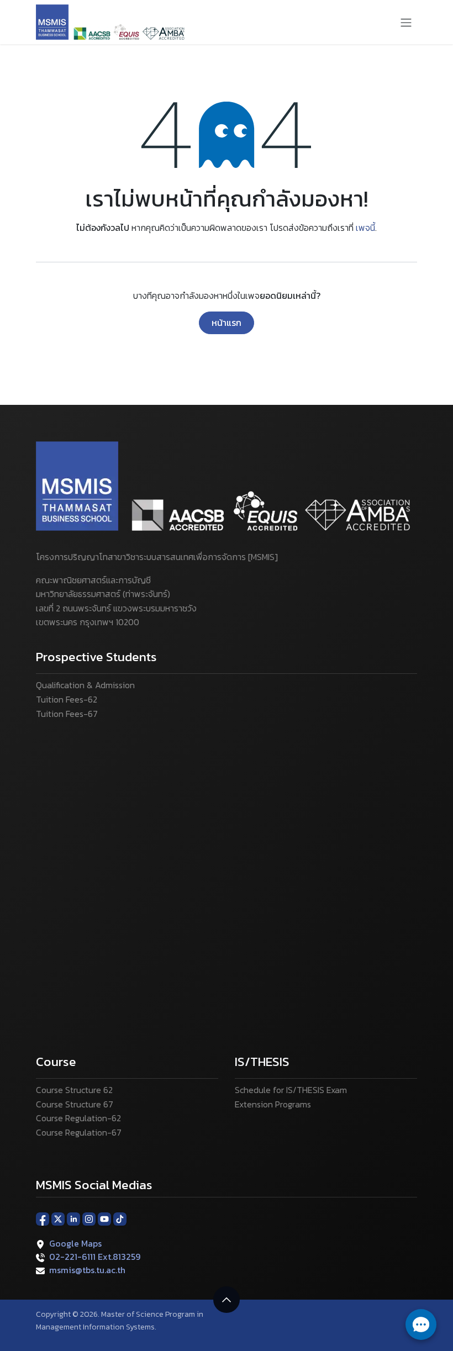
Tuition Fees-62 (66, 699)
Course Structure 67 (74, 1104)
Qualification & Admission (85, 685)
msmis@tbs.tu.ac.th (87, 1269)
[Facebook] (42, 1218)
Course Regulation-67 (79, 1132)
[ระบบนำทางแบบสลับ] (406, 22)
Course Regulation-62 (78, 1118)
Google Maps (75, 1243)
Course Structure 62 (74, 1089)
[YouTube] (104, 1218)
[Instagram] (89, 1218)
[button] (226, 1299)
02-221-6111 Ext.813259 (94, 1256)
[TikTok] (120, 1218)
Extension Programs (273, 1104)
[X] (58, 1218)
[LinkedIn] (73, 1218)
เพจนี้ (365, 227)
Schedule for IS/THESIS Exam (291, 1089)
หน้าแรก (226, 322)
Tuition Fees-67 (67, 713)
